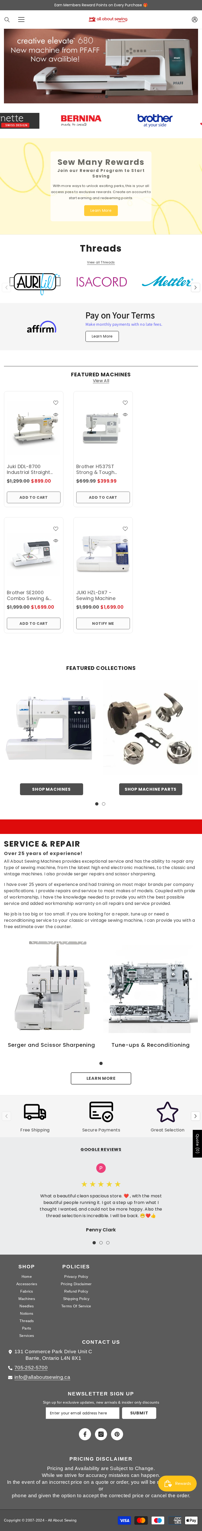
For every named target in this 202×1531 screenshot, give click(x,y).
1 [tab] (96, 91)
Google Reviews (101, 1144)
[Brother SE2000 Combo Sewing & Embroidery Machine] (33, 549)
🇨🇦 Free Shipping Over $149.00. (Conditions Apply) (101, 5)
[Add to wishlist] (55, 397)
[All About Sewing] (51, 723)
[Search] (7, 20)
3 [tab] (106, 91)
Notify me (103, 618)
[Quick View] (55, 410)
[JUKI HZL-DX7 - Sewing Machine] (103, 549)
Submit (139, 1408)
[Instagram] (101, 1429)
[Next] (195, 282)
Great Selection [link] (168, 1125)
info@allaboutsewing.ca (42, 1372)
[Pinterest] (117, 1429)
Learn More (101, 1073)
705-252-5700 (31, 1362)
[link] (51, 980)
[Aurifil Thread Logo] (35, 281)
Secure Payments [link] (101, 1125)
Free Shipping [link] (34, 1125)
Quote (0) (197, 1144)
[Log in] (194, 19)
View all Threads (101, 257)
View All (101, 376)
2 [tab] (101, 91)
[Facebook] (85, 1429)
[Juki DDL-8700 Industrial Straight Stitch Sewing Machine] (33, 423)
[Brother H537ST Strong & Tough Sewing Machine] (103, 423)
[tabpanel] (101, 63)
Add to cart (33, 492)
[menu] (21, 19)
